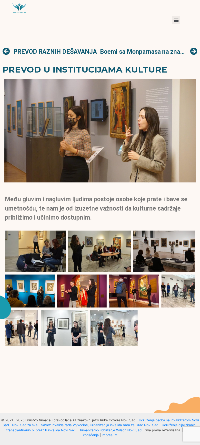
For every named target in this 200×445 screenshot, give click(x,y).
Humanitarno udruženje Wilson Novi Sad (110, 430)
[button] (176, 20)
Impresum (109, 435)
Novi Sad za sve (25, 425)
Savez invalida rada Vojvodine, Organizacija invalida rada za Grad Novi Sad (99, 425)
